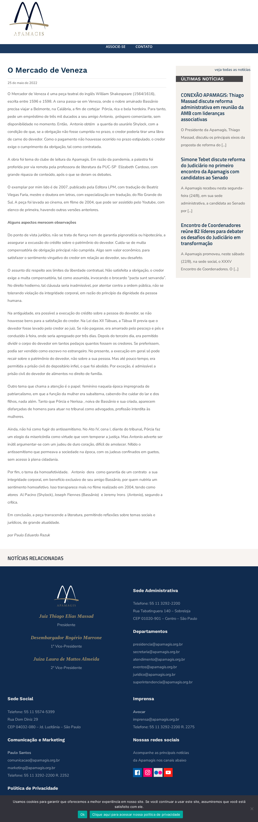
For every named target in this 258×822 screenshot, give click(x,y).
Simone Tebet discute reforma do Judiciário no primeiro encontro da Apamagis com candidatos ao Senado (213, 168)
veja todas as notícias (232, 69)
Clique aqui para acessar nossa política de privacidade (136, 814)
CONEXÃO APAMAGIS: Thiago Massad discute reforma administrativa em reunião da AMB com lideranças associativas (212, 107)
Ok (82, 814)
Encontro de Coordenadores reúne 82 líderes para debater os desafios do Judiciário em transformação (212, 234)
